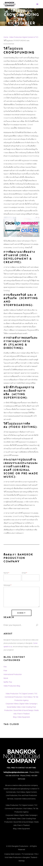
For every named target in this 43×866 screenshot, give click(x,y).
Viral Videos (27, 697)
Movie (6, 678)
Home (6, 37)
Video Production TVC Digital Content (19, 694)
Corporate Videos (12, 704)
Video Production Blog (12, 686)
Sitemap (22, 861)
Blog (14, 717)
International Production (13, 674)
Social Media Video (14, 707)
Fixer (5, 671)
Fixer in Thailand (23, 714)
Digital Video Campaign (28, 704)
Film (5, 667)
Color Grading (27, 707)
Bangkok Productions (20, 846)
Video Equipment (23, 717)
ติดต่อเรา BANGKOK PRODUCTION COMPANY (18, 558)
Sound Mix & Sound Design (23, 710)
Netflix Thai (8, 682)
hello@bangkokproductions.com (16, 772)
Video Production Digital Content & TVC (23, 37)
